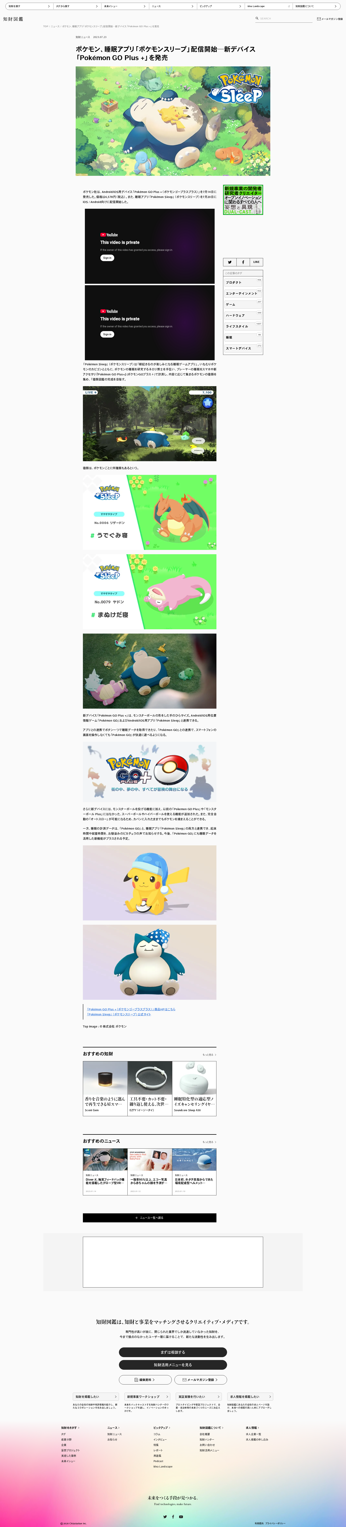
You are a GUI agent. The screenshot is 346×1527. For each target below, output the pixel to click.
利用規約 (259, 1523)
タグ (63, 1434)
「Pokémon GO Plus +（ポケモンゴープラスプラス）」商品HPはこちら (131, 1009)
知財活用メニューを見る (173, 1365)
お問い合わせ (207, 1445)
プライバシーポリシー (275, 1523)
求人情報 (251, 1427)
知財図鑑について (305, 6)
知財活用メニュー (209, 1450)
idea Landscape (256, 6)
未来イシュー (110, 6)
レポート (158, 1450)
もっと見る (208, 1055)
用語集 (157, 1455)
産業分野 (66, 1439)
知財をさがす (69, 1427)
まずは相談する (173, 1352)
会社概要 (205, 1434)
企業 (63, 1445)
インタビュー (160, 1439)
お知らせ (112, 1439)
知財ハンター (207, 1439)
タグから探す (63, 6)
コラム (157, 1434)
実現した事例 (68, 1455)
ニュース (156, 6)
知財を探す (14, 6)
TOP (45, 26)
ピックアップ (206, 6)
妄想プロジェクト (70, 1450)
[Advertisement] (243, 236)
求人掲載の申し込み (257, 1439)
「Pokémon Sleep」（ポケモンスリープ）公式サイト (119, 1014)
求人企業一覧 (253, 1434)
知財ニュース (114, 1434)
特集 (156, 1445)
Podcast (158, 1461)
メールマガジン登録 (332, 19)
